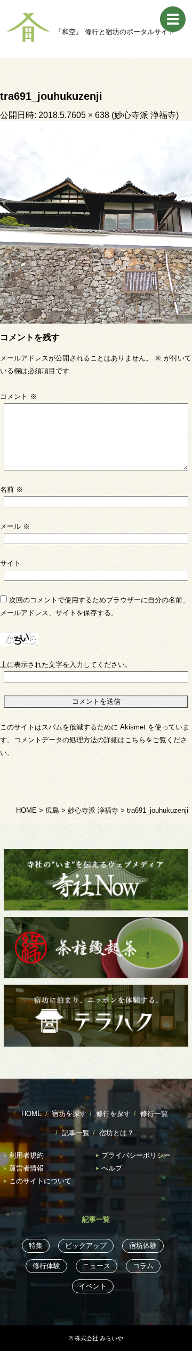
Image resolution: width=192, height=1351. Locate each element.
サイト (10, 563)
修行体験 (46, 1266)
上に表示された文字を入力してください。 (66, 665)
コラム (143, 1266)
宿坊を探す (69, 1114)
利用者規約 (26, 1155)
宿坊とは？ (116, 1133)
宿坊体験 (143, 1246)
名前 (11, 489)
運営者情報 (26, 1168)
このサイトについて (40, 1181)
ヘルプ (111, 1168)
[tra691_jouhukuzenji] (96, 221)
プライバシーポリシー (136, 1155)
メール (15, 526)
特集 (36, 1246)
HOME (31, 1114)
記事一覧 (76, 1133)
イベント (93, 1286)
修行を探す (113, 1114)
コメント (18, 396)
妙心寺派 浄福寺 (145, 115)
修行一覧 (154, 1114)
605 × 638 (90, 115)
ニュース (96, 1266)
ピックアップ (86, 1246)
